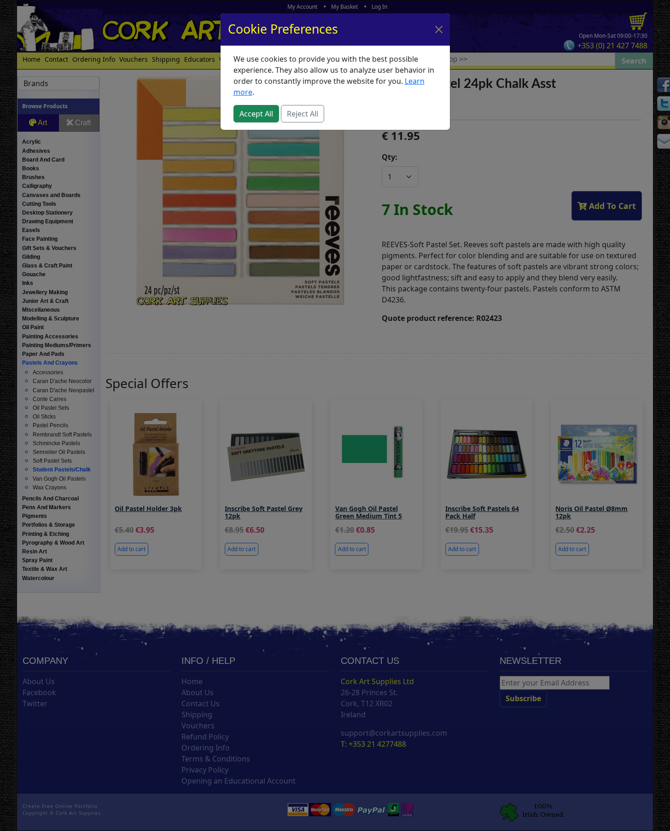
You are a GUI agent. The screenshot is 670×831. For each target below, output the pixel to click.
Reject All (302, 114)
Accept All (256, 114)
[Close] (438, 29)
